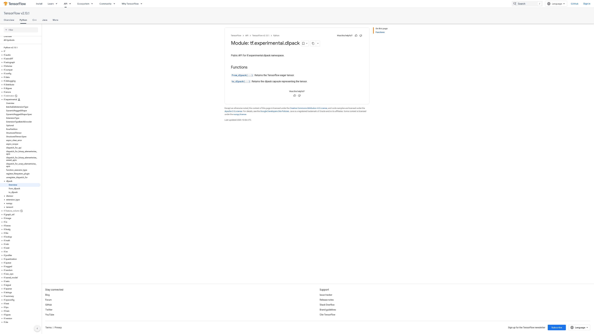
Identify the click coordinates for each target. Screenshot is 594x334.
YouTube (49, 314)
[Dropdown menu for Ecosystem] (93, 3)
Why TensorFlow (130, 3)
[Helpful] (356, 35)
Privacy (58, 327)
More (55, 20)
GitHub (574, 3)
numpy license (239, 114)
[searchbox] (21, 29)
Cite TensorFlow (327, 314)
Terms (48, 327)
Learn (51, 3)
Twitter (48, 309)
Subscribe (556, 327)
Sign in (586, 3)
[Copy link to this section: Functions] (251, 67)
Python (23, 20)
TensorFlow (236, 35)
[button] (20, 51)
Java (44, 20)
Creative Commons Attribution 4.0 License (308, 108)
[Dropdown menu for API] (71, 3)
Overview (9, 20)
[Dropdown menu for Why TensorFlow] (142, 3)
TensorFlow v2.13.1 (16, 13)
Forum (48, 300)
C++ (34, 20)
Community (105, 3)
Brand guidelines (328, 309)
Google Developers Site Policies (274, 111)
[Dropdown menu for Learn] (57, 3)
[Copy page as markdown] (313, 43)
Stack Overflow (327, 305)
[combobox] (527, 3)
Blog (47, 295)
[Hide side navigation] (37, 328)
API (65, 3)
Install (39, 3)
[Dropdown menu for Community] (115, 3)
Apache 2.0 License (233, 111)
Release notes (327, 300)
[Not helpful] (360, 35)
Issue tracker (326, 295)
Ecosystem (83, 3)
